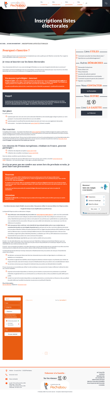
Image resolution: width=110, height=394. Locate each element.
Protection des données (96, 381)
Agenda (102, 374)
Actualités (101, 372)
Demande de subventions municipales (90, 76)
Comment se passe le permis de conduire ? (91, 78)
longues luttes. (22, 57)
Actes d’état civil (83, 69)
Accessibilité (100, 378)
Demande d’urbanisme (85, 67)
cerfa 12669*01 (35, 123)
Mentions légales (98, 379)
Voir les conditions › (18, 180)
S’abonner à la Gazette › (55, 373)
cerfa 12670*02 (33, 153)
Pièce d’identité (83, 72)
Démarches (101, 376)
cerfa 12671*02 (31, 150)
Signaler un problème (84, 81)
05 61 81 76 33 (16, 104)
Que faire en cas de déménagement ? (89, 58)
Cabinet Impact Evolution (66, 391)
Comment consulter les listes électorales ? (91, 56)
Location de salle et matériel (87, 74)
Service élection (7, 284)
